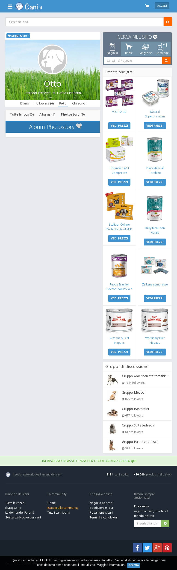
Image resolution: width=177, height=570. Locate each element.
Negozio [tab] (112, 53)
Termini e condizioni (104, 517)
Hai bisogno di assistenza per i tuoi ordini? (88, 461)
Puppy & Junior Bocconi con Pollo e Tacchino (119, 289)
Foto (63, 103)
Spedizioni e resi (101, 508)
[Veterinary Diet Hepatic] (119, 321)
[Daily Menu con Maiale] (155, 208)
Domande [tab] (162, 53)
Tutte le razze (14, 503)
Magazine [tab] (145, 53)
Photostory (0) (73, 114)
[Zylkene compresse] (155, 265)
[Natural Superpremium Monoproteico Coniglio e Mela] (155, 93)
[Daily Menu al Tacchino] (155, 149)
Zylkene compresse (155, 284)
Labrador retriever (37, 93)
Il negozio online (101, 494)
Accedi (162, 6)
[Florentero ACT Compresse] (119, 149)
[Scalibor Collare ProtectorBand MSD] (119, 206)
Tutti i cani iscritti (58, 512)
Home (51, 503)
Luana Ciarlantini (69, 93)
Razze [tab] (129, 53)
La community (57, 494)
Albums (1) (47, 114)
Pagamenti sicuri (101, 512)
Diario (24, 103)
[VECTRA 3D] (119, 93)
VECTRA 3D (119, 112)
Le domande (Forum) (19, 512)
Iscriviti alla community (63, 508)
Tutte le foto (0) (22, 114)
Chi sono (78, 103)
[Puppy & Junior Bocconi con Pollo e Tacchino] (119, 265)
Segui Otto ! (20, 36)
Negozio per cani (101, 503)
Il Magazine (13, 508)
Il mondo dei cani (17, 494)
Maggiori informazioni (111, 565)
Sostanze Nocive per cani (23, 517)
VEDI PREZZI (119, 126)
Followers (44, 103)
